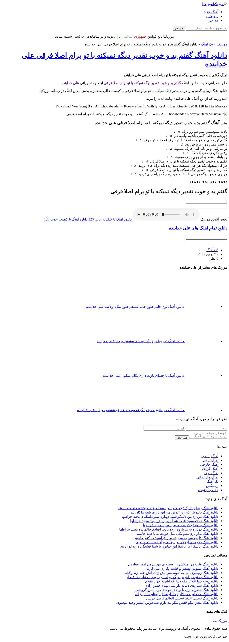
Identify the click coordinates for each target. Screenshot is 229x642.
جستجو (178, 28)
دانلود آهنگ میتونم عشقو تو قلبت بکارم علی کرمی (181, 565)
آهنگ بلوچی (209, 452)
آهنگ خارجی (209, 461)
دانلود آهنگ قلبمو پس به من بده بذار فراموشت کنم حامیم (176, 534)
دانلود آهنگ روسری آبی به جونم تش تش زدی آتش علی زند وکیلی (171, 569)
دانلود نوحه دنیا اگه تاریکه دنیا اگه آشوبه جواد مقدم (181, 578)
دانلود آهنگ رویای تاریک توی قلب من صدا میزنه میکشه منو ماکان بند (168, 504)
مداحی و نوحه (208, 486)
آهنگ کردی (210, 465)
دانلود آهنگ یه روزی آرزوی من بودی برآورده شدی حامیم (177, 538)
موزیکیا (221, 44)
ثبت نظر (182, 434)
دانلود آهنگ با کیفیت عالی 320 (110, 219)
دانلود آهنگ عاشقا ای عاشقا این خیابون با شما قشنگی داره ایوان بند (169, 543)
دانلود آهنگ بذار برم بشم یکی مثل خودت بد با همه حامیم (177, 530)
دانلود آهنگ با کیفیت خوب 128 (65, 219)
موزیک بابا (220, 617)
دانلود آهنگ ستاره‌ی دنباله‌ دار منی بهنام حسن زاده (182, 582)
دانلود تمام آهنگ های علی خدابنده (198, 228)
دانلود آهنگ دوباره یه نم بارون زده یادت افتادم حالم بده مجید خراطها (168, 526)
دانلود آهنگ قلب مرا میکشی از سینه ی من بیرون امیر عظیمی (173, 561)
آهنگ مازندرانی (207, 473)
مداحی (213, 20)
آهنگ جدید (211, 12)
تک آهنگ (207, 44)
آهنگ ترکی (210, 456)
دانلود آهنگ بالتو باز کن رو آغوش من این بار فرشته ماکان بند (174, 509)
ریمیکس (212, 16)
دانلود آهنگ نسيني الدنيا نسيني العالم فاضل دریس (182, 595)
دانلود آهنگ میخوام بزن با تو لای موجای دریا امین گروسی (177, 586)
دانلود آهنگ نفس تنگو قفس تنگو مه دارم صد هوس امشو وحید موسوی (167, 599)
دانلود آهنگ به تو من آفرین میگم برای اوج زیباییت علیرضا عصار (172, 573)
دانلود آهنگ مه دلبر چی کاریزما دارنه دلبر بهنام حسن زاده (176, 590)
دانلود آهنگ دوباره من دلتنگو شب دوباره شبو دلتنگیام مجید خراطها (170, 513)
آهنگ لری (211, 469)
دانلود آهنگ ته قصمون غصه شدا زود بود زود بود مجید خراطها (174, 517)
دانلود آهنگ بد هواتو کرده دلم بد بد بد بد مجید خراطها (180, 521)
